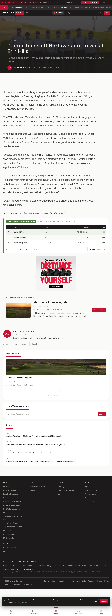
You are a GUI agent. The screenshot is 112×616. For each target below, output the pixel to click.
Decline (94, 601)
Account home (90, 494)
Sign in (98, 13)
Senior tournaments (11, 498)
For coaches (63, 498)
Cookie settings (103, 581)
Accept (104, 601)
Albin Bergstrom (20, 243)
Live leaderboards (37, 487)
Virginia (6, 569)
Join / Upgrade (91, 490)
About (87, 498)
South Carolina (74, 565)
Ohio (13, 569)
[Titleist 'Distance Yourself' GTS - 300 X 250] (56, 273)
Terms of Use (49, 581)
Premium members (22, 249)
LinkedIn (25, 344)
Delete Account (88, 581)
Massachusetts (100, 565)
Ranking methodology (66, 490)
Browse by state (9, 490)
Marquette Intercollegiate (19, 377)
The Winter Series (10, 523)
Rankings (61, 487)
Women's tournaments (12, 502)
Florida (16, 565)
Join (106, 13)
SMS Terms (75, 581)
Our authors (89, 502)
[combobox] (56, 414)
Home (9, 40)
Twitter (15, 344)
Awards (61, 494)
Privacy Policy (62, 581)
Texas (23, 565)
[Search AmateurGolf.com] (69, 13)
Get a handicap (9, 534)
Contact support (9, 548)
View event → (56, 390)
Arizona (41, 565)
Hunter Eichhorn (20, 237)
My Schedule (8, 538)
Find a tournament (10, 487)
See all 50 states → (25, 569)
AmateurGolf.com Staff (24, 67)
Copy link (35, 344)
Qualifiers (7, 530)
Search (101, 414)
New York (32, 565)
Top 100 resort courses (12, 527)
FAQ (5, 551)
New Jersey (87, 565)
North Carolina (60, 565)
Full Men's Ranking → (97, 249)
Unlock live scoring (56, 395)
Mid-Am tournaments (11, 505)
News (15, 40)
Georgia (49, 565)
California (7, 565)
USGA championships (12, 509)
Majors (6, 513)
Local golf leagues (10, 494)
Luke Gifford (19, 232)
